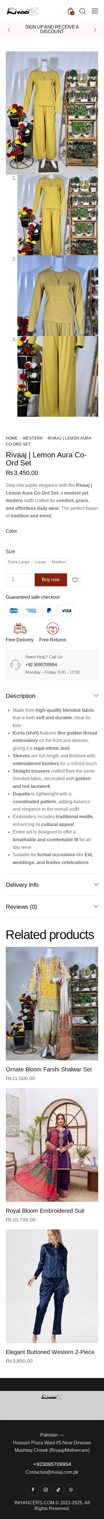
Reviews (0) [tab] (21, 906)
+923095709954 (52, 1464)
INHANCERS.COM (34, 1502)
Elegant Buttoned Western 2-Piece (50, 1352)
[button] (8, 29)
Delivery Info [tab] (22, 884)
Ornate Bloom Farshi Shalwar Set (49, 1069)
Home (12, 438)
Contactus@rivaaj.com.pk (52, 1472)
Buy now (51, 579)
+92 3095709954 (41, 664)
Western (33, 438)
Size (10, 551)
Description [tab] (21, 695)
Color (11, 531)
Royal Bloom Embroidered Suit (45, 1211)
